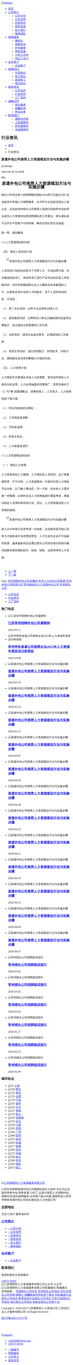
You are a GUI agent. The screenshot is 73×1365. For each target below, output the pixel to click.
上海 (17, 1085)
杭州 (18, 1139)
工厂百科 (20, 97)
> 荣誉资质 (14, 1239)
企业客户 (20, 65)
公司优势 (20, 19)
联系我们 (13, 115)
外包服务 (20, 47)
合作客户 (13, 62)
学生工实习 (22, 58)
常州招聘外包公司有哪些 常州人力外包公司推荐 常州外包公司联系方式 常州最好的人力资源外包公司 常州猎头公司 (36, 585)
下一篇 (12, 574)
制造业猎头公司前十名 (46, 1301)
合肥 (18, 1096)
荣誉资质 (20, 26)
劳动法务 (20, 111)
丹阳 (18, 1128)
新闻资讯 (13, 87)
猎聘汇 (20, 1294)
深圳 (18, 1135)
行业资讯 (20, 94)
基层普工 (20, 79)
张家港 (20, 1117)
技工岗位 (20, 76)
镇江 (18, 1167)
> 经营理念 (14, 1235)
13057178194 (8, 1280)
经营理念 (20, 23)
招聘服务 (13, 37)
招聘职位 (13, 69)
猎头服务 (20, 104)
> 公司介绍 (14, 1228)
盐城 (18, 1142)
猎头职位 (20, 83)
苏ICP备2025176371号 (14, 1318)
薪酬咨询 (20, 108)
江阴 (18, 1124)
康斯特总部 (22, 119)
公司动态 (20, 90)
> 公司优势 (14, 1232)
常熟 (18, 1110)
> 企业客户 (14, 1260)
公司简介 (13, 12)
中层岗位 (20, 72)
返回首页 (13, 1360)
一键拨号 (13, 1349)
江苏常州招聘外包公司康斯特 (29, 623)
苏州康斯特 (22, 126)
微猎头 (19, 40)
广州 (18, 1132)
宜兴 (18, 1121)
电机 (18, 1164)
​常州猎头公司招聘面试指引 (27, 1025)
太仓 (18, 1107)
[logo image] (6, 1335)
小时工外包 (22, 55)
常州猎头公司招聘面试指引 (27, 964)
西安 (18, 1089)
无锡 (18, 1153)
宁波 (18, 1100)
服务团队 (20, 33)
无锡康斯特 (22, 129)
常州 (18, 1160)
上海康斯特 (22, 122)
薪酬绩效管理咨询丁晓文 (39, 1294)
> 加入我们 (14, 1242)
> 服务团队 (14, 1246)
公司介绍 (20, 15)
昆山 (18, 1114)
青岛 (18, 1092)
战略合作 (13, 101)
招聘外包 (20, 44)
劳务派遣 (20, 51)
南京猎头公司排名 (21, 1301)
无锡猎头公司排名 (26, 1291)
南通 (18, 1146)
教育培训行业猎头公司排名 (34, 1298)
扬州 (18, 1103)
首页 (11, 8)
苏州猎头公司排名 (49, 1291)
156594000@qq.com (19, 1340)
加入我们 (20, 30)
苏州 (18, 1149)
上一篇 (12, 571)
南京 (18, 1156)
